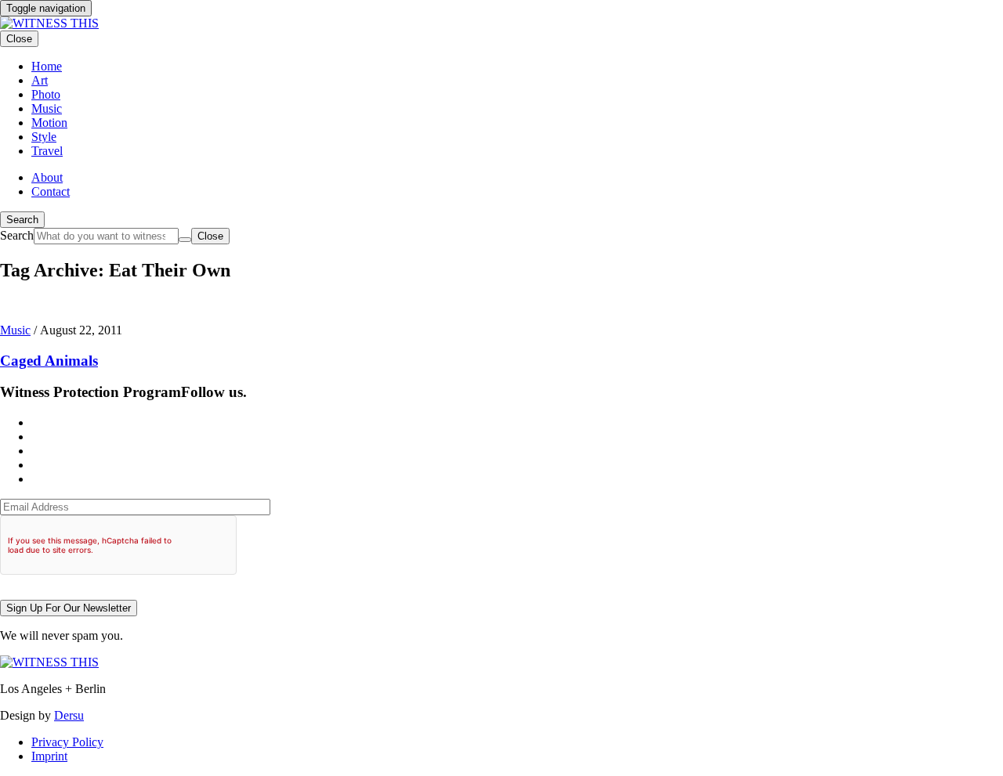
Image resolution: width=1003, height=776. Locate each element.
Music (15, 330)
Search (22, 220)
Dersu (69, 715)
